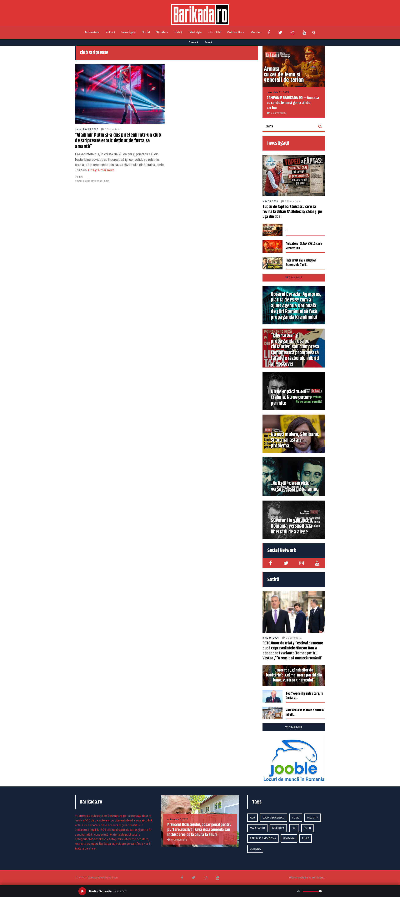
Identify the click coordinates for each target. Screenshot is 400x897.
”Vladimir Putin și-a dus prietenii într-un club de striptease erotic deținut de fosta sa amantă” (118, 141)
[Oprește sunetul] (298, 891)
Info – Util (214, 32)
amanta (79, 180)
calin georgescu (273, 817)
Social (146, 32)
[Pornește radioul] (82, 891)
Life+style (195, 32)
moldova (278, 828)
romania (289, 838)
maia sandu (257, 828)
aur (252, 817)
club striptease (93, 180)
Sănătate (162, 32)
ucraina (255, 848)
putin (106, 180)
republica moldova (263, 838)
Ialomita (312, 817)
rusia (305, 838)
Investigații (128, 32)
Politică (110, 32)
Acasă (208, 42)
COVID (296, 817)
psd (294, 828)
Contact (193, 42)
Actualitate (92, 32)
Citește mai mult (100, 170)
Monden (256, 32)
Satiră (178, 32)
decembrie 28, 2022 (86, 129)
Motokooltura (235, 32)
